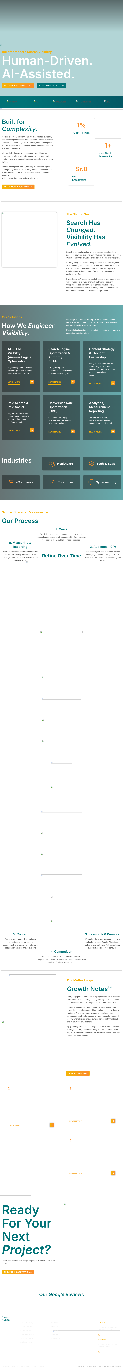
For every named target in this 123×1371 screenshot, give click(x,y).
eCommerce (55, 1330)
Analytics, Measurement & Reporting (101, 407)
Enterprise (54, 1334)
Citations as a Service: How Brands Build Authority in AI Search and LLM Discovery (89, 1099)
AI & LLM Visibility (26, 1323)
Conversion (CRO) (26, 1338)
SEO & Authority (26, 1327)
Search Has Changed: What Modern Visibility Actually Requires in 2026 (89, 1151)
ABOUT (72, 1316)
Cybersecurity (55, 1338)
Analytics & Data (26, 1342)
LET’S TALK (103, 1316)
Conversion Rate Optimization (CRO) (60, 407)
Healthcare (54, 1323)
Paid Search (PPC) (27, 1334)
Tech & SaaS (55, 1327)
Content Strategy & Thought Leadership (102, 353)
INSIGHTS (88, 1316)
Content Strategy (26, 1330)
